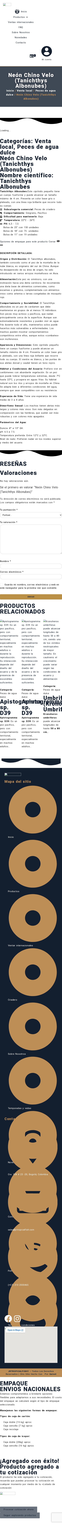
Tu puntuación (9, 510)
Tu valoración (8, 522)
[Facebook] (8, 1318)
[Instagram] (17, 1318)
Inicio (10, 90)
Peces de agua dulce (29, 150)
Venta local (24, 90)
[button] (21, 17)
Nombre (5, 561)
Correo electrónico (11, 572)
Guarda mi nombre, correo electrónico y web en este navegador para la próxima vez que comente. (29, 586)
